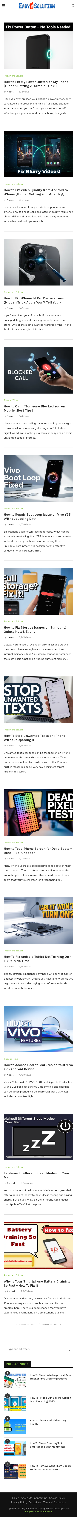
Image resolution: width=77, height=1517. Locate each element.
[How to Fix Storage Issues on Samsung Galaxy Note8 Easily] (38, 591)
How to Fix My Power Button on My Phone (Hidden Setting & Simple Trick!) (36, 84)
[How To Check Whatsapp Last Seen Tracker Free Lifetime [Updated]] (15, 1380)
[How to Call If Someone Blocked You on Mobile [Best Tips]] (38, 370)
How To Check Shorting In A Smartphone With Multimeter (47, 1445)
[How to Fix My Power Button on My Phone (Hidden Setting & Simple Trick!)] (38, 46)
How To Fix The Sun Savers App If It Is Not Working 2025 (50, 1399)
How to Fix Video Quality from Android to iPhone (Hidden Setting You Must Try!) (36, 192)
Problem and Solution (14, 76)
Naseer (10, 91)
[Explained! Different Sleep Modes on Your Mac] (38, 1137)
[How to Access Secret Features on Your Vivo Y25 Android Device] (38, 1029)
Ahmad (11, 1183)
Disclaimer (35, 1502)
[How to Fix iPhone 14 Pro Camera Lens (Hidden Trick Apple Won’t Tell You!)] (38, 262)
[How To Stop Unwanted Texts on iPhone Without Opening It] (38, 699)
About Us (26, 1498)
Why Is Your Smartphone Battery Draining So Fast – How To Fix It (37, 1283)
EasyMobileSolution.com (38, 1511)
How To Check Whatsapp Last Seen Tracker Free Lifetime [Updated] (51, 1376)
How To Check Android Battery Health (48, 1422)
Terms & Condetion (54, 1502)
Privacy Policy (19, 1502)
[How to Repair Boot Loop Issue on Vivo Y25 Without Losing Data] (38, 478)
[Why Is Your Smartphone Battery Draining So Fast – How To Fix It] (38, 1245)
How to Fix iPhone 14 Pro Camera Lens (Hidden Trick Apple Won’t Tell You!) (34, 300)
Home (15, 1498)
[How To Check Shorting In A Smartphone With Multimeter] (15, 1448)
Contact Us (40, 1498)
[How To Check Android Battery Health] (15, 1426)
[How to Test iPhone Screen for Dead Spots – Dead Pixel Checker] (38, 812)
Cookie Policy (57, 1498)
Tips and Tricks (11, 400)
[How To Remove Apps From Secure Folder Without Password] (15, 1471)
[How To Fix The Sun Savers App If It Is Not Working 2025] (15, 1403)
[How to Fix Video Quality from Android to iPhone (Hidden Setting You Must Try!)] (38, 154)
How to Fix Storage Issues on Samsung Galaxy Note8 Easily (35, 629)
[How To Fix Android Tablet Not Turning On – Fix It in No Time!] (38, 920)
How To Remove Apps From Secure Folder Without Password (51, 1467)
